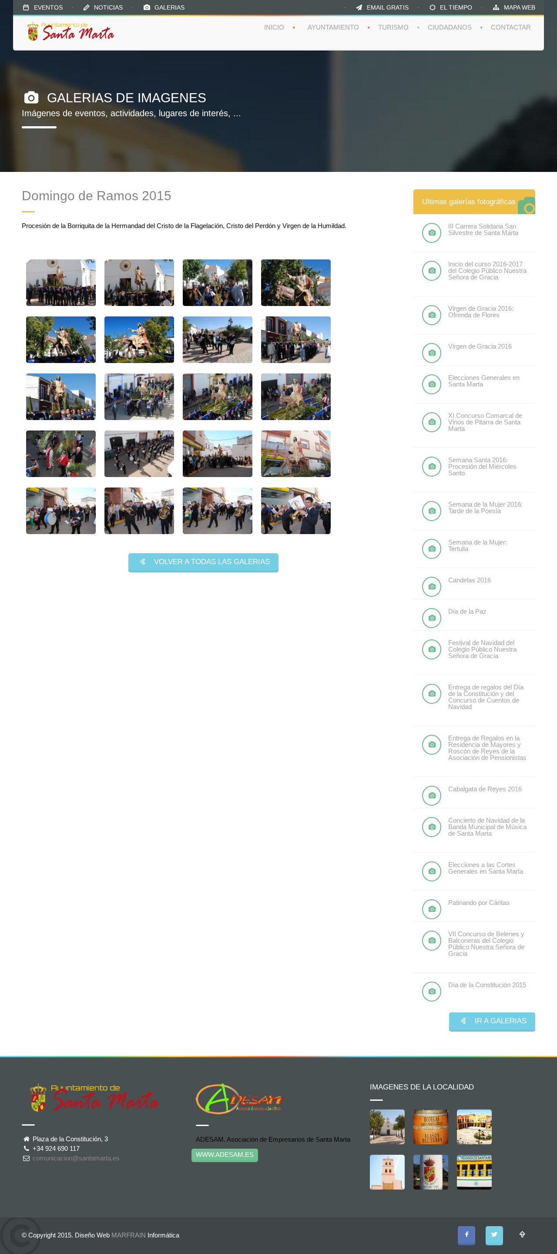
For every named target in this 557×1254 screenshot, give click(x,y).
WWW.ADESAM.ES (225, 1154)
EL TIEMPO (456, 7)
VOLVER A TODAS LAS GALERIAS (209, 562)
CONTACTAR (511, 27)
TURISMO (393, 27)
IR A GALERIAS (497, 1021)
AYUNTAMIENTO (333, 27)
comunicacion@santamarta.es (76, 1158)
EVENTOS (48, 7)
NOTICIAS (108, 7)
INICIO (274, 27)
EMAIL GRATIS (388, 7)
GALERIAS (169, 7)
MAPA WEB (519, 7)
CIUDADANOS (450, 27)
